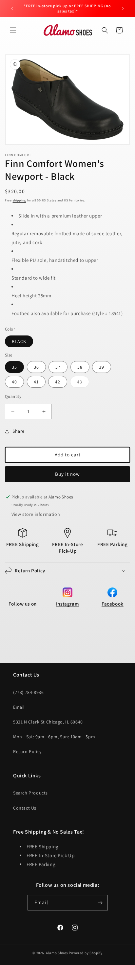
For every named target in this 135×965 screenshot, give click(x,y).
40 (14, 382)
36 (36, 367)
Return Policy (27, 751)
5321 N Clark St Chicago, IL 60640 (48, 722)
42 (57, 382)
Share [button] (18, 431)
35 (14, 367)
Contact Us (24, 808)
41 (36, 382)
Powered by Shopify (86, 953)
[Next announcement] (123, 8)
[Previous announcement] (12, 8)
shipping (19, 200)
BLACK (19, 341)
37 (58, 367)
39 (101, 367)
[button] (13, 30)
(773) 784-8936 (28, 692)
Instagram (67, 604)
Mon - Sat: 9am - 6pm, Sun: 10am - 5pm (54, 737)
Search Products (30, 793)
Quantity (13, 396)
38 (80, 367)
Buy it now (67, 474)
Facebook (113, 604)
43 (83, 383)
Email (19, 707)
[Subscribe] (100, 902)
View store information (35, 514)
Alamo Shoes (57, 953)
